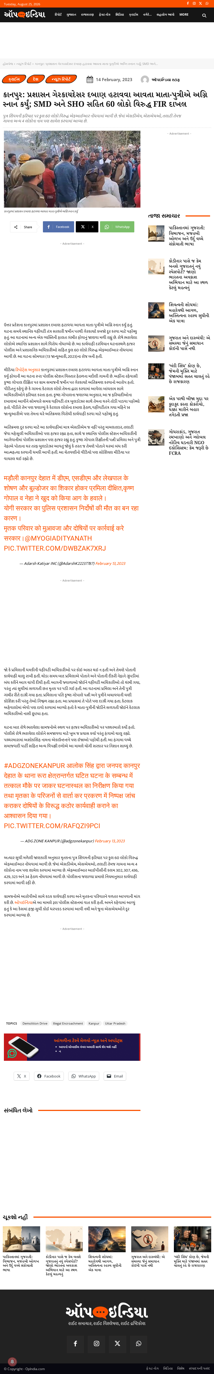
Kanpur (94, 1023)
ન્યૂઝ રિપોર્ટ (23, 64)
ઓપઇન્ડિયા (23, 902)
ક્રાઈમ (14, 79)
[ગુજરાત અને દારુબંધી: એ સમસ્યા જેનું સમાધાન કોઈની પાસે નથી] (156, 343)
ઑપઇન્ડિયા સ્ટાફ (166, 79)
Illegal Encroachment (68, 1023)
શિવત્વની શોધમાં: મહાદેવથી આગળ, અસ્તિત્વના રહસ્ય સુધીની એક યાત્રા (189, 313)
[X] (200, 4)
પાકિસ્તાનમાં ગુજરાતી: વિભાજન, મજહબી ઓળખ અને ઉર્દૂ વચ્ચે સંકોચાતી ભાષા (187, 236)
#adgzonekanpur (34, 766)
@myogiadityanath (58, 538)
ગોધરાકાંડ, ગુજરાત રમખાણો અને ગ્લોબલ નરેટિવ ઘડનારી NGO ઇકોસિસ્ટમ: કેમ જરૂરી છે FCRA (188, 443)
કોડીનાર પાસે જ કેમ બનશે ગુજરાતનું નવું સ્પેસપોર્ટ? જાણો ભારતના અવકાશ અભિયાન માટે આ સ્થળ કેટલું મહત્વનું (188, 274)
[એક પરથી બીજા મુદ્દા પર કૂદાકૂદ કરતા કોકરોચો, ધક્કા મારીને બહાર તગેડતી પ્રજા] (156, 404)
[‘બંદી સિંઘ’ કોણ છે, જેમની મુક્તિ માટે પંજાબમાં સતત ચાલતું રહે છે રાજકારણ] (156, 371)
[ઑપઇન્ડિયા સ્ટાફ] (146, 80)
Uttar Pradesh (115, 1023)
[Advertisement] (72, 622)
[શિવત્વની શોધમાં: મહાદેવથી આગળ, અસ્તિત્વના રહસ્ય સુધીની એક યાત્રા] (156, 310)
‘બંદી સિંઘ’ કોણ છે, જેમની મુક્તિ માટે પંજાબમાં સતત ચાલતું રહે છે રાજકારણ (189, 374)
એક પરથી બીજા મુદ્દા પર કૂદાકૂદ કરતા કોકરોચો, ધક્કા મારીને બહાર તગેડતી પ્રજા (188, 407)
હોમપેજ (8, 64)
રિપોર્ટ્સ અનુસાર (27, 369)
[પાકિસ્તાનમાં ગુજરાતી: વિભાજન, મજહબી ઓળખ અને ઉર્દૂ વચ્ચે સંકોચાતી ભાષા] (156, 233)
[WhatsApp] (207, 4)
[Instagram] (194, 4)
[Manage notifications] (12, 1361)
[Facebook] (188, 4)
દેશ (35, 79)
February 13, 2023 (110, 563)
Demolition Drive (35, 1023)
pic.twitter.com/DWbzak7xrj (55, 548)
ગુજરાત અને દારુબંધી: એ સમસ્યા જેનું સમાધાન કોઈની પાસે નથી (189, 343)
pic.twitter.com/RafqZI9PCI (52, 826)
